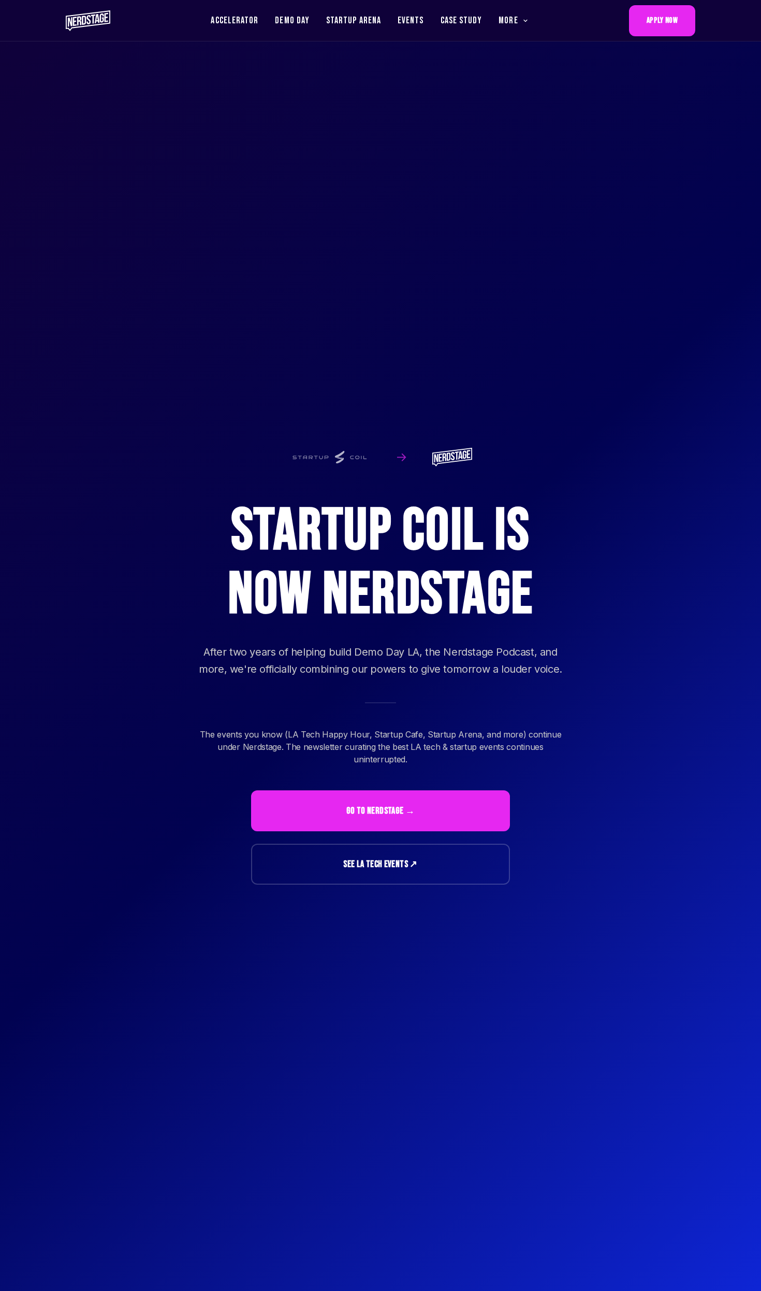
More (508, 20)
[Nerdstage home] (88, 20)
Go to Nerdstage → (380, 810)
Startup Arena (353, 20)
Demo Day (292, 20)
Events (410, 20)
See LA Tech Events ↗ (380, 864)
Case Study (461, 20)
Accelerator (234, 20)
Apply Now (662, 20)
